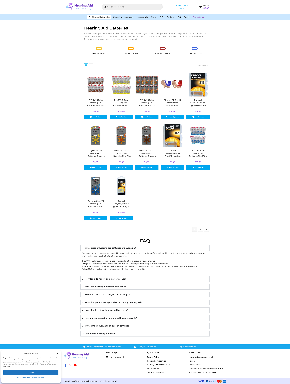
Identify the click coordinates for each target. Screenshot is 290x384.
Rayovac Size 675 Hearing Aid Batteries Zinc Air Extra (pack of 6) (96, 204)
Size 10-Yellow (99, 53)
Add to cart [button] (97, 117)
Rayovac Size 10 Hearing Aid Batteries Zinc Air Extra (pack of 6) (96, 153)
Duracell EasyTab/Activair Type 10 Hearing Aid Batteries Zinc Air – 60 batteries (121, 204)
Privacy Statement (38, 377)
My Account (182, 5)
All (208, 65)
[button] (57, 353)
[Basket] (200, 6)
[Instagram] (70, 365)
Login (181, 9)
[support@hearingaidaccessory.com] (107, 357)
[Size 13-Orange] (131, 48)
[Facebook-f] (65, 365)
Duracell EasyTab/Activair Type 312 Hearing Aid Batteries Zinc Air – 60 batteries (198, 103)
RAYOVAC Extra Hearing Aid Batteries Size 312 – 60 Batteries (95, 103)
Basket (206, 5)
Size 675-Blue (195, 53)
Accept (31, 372)
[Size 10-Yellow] (99, 48)
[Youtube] (75, 365)
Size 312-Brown (162, 53)
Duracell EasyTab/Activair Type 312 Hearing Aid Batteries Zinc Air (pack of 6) (172, 153)
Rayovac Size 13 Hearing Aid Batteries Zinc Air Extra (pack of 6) (121, 153)
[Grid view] (86, 65)
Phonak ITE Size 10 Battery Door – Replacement (172, 103)
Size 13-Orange (130, 53)
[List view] (91, 65)
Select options (173, 117)
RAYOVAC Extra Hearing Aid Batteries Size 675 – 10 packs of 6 (198, 153)
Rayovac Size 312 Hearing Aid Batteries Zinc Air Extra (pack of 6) (147, 153)
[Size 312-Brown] (163, 48)
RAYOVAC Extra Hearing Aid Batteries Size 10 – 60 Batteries (121, 103)
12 (202, 65)
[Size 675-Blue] (194, 48)
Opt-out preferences (23, 377)
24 (205, 65)
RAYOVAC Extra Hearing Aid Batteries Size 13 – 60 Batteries (147, 103)
